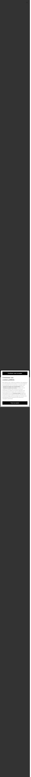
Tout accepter (15, 403)
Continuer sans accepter (15, 373)
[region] (15, 388)
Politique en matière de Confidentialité (11, 386)
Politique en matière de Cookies (10, 387)
